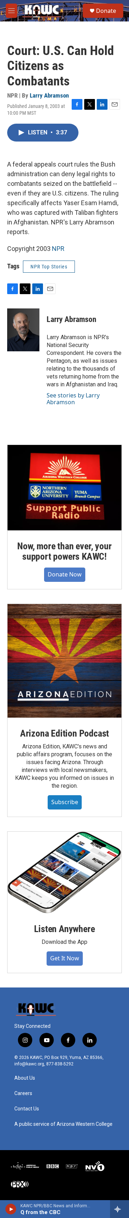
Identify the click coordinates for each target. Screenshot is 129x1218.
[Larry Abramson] (23, 329)
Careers (23, 1093)
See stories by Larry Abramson (73, 398)
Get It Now (64, 958)
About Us (24, 1078)
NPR (58, 248)
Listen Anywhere (64, 929)
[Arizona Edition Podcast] (64, 661)
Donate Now (65, 574)
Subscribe (64, 802)
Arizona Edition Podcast (64, 733)
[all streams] (119, 1209)
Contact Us (26, 1108)
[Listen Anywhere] (64, 872)
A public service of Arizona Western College (63, 1124)
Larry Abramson (49, 95)
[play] (10, 1209)
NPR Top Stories (48, 266)
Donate (106, 11)
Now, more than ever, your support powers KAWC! (64, 551)
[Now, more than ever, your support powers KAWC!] (64, 487)
